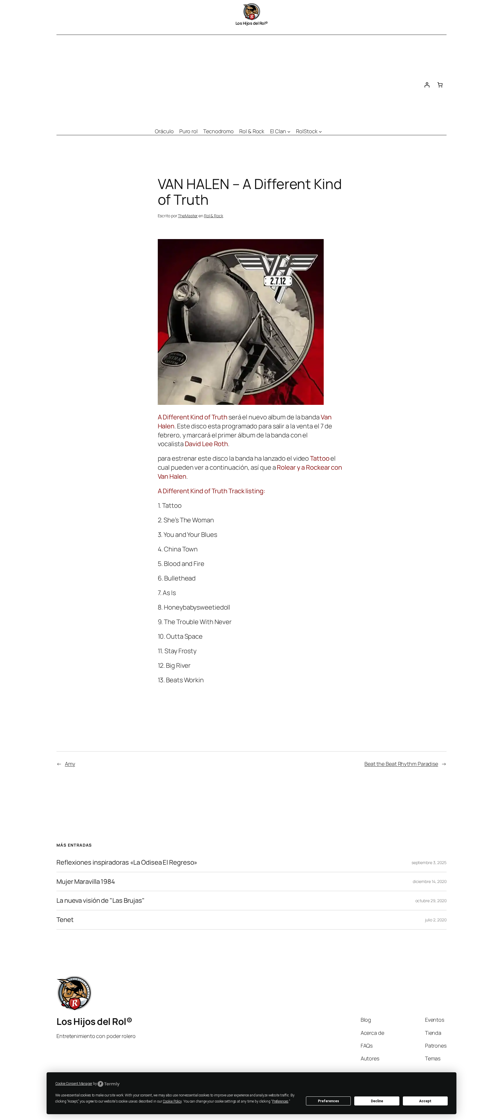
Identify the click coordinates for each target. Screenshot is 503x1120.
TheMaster (188, 215)
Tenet (65, 919)
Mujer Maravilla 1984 (85, 881)
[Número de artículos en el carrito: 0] (440, 84)
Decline (377, 1101)
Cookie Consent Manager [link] (73, 1084)
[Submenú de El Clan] (289, 131)
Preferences (328, 1101)
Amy (70, 763)
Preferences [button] (280, 1101)
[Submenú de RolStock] (320, 131)
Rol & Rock (213, 215)
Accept (425, 1101)
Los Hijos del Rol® (251, 23)
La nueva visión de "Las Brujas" (100, 900)
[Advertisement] (238, 78)
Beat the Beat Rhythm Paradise (401, 763)
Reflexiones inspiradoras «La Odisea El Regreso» (126, 862)
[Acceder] (426, 84)
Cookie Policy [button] (172, 1101)
